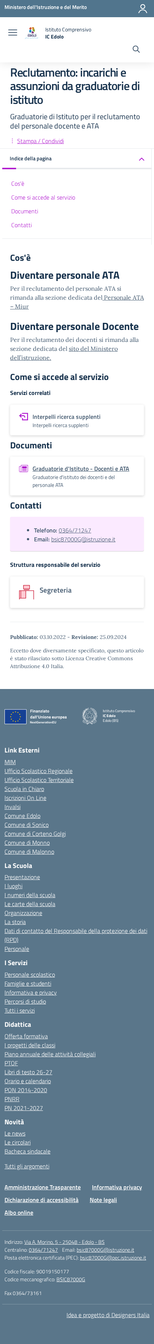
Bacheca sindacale (27, 1151)
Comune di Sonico (26, 824)
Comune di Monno (27, 842)
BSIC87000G (70, 1279)
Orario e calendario (27, 1080)
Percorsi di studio (25, 1001)
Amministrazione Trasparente (42, 1187)
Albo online (18, 1212)
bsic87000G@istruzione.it (83, 539)
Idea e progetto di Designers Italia (108, 1314)
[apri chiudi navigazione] (12, 33)
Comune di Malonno (29, 851)
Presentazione (22, 876)
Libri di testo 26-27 (28, 1072)
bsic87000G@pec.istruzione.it (113, 1257)
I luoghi (13, 885)
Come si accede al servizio (43, 197)
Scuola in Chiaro (24, 788)
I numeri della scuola (29, 894)
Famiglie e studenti (27, 983)
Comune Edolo (22, 815)
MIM (10, 761)
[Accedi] (143, 8)
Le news (14, 1133)
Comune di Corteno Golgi (35, 833)
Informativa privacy (117, 1187)
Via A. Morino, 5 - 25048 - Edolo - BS (64, 1242)
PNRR (11, 1098)
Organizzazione (23, 912)
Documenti (24, 211)
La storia (15, 921)
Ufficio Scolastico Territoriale (39, 779)
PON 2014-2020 (25, 1089)
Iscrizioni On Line (25, 797)
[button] (77, 159)
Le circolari (17, 1142)
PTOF (11, 1063)
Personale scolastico (29, 974)
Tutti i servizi (19, 1010)
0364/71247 (75, 530)
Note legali (103, 1199)
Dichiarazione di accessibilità (41, 1199)
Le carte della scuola (29, 903)
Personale (16, 948)
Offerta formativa (26, 1036)
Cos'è (17, 183)
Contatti (21, 224)
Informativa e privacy (30, 992)
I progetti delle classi (29, 1045)
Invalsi (12, 806)
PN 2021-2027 (23, 1107)
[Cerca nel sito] (136, 50)
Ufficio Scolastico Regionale (38, 770)
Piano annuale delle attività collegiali (50, 1054)
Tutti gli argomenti (26, 1166)
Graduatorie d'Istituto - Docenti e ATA (81, 468)
